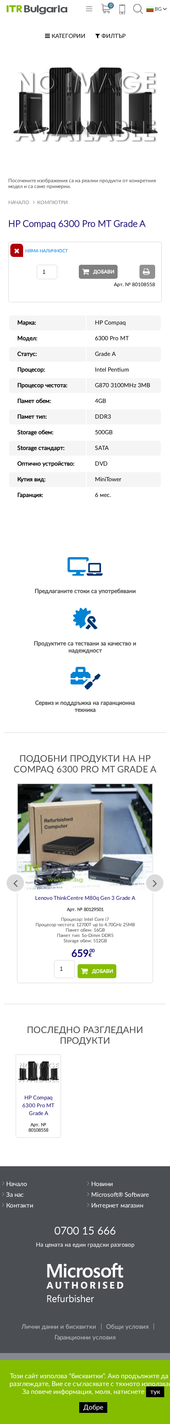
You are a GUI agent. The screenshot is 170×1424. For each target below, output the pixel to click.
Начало (18, 202)
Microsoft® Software (120, 1195)
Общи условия (127, 1327)
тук (155, 1392)
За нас (15, 1195)
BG (157, 9)
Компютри (52, 202)
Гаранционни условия (85, 1338)
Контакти (19, 1206)
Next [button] (154, 883)
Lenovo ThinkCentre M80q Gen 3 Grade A (85, 898)
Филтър (112, 36)
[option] (85, 883)
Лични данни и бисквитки (58, 1327)
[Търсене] (138, 9)
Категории (67, 36)
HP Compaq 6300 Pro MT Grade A (38, 1105)
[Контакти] (122, 10)
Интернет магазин (117, 1206)
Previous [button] (15, 883)
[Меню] (89, 10)
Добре (93, 1407)
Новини (102, 1184)
